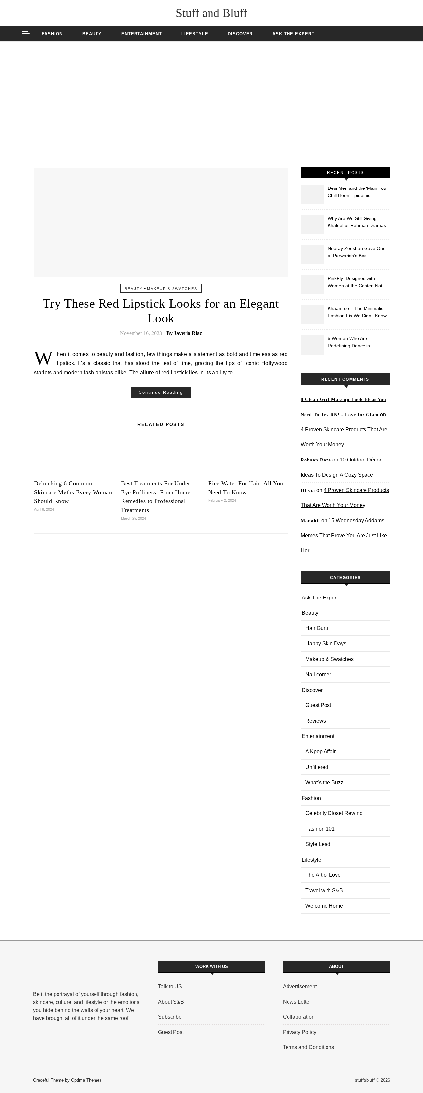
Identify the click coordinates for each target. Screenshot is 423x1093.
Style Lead (317, 844)
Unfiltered (316, 767)
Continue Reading (161, 392)
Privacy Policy (299, 1032)
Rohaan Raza (316, 460)
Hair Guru (316, 628)
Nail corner (318, 674)
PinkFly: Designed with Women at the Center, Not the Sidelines (355, 283)
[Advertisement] (211, 117)
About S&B (171, 1002)
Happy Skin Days (325, 643)
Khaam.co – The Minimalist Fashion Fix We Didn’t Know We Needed (357, 313)
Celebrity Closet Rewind (334, 813)
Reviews (315, 721)
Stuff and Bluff (211, 12)
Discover (240, 33)
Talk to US (170, 986)
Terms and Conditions (308, 1047)
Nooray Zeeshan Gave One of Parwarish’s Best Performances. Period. (357, 253)
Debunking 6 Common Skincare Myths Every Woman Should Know (73, 492)
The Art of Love (323, 875)
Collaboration (299, 1017)
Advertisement (300, 986)
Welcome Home (324, 906)
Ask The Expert (293, 33)
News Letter (297, 1002)
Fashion (52, 33)
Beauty (92, 33)
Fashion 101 (320, 829)
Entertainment (141, 33)
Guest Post (318, 705)
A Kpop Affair (320, 751)
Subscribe (170, 1017)
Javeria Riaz (188, 333)
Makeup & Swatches (172, 288)
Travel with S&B (324, 890)
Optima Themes (86, 1080)
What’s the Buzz (324, 782)
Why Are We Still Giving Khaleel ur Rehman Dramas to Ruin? (357, 223)
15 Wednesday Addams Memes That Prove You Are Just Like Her (344, 535)
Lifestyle (194, 33)
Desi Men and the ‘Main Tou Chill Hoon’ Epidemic (357, 192)
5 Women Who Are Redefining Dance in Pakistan (349, 343)
